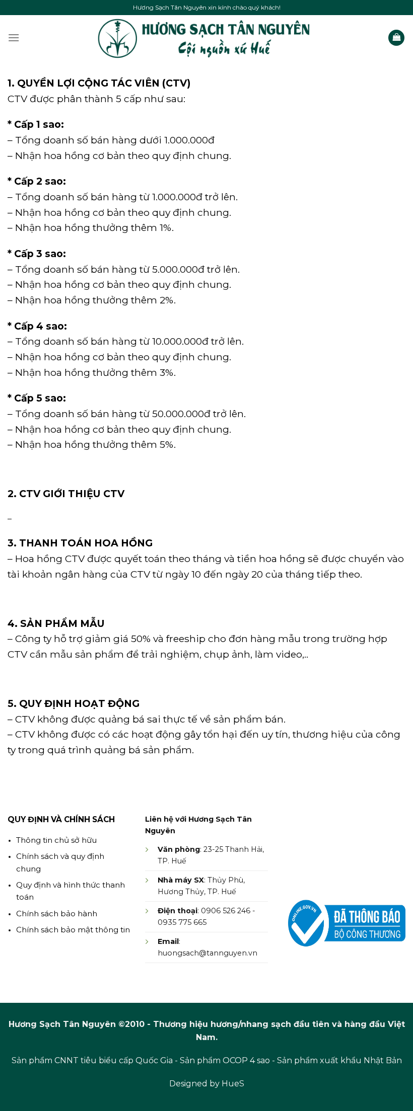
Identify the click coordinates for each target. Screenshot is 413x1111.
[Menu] (14, 37)
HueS (233, 1083)
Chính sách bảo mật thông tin (73, 929)
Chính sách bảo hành (56, 913)
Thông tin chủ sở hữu (56, 840)
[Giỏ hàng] (396, 38)
